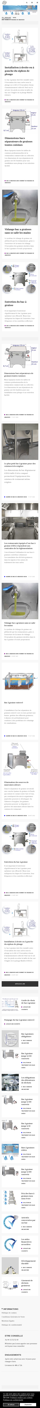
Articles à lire (20, 984)
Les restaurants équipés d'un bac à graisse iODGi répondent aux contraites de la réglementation (19, 546)
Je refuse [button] (11, 1404)
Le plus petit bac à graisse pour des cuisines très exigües (20, 464)
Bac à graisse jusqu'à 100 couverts (27, 1102)
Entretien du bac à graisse (16, 862)
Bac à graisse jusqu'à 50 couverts (27, 1126)
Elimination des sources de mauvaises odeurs (16, 783)
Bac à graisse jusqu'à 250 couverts (27, 1056)
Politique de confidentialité (12, 1325)
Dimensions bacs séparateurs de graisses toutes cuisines (18, 142)
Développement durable (28, 1262)
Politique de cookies (9, 1313)
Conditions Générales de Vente (13, 1317)
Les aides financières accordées (26, 1242)
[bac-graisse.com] (4, 3)
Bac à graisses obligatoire (27, 1035)
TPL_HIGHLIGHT (6, 18)
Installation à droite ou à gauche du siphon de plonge (19, 71)
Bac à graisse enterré (13, 702)
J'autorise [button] (28, 1404)
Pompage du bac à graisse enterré (19, 1020)
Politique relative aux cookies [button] (21, 1398)
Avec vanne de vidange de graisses (13, 20)
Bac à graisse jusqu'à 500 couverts (27, 1172)
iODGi (14, 18)
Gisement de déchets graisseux (27, 1283)
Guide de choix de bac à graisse (28, 1001)
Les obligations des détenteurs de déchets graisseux (28, 1081)
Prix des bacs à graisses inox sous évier (27, 1196)
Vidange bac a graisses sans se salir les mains (18, 231)
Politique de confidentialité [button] (13, 1400)
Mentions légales (8, 1321)
